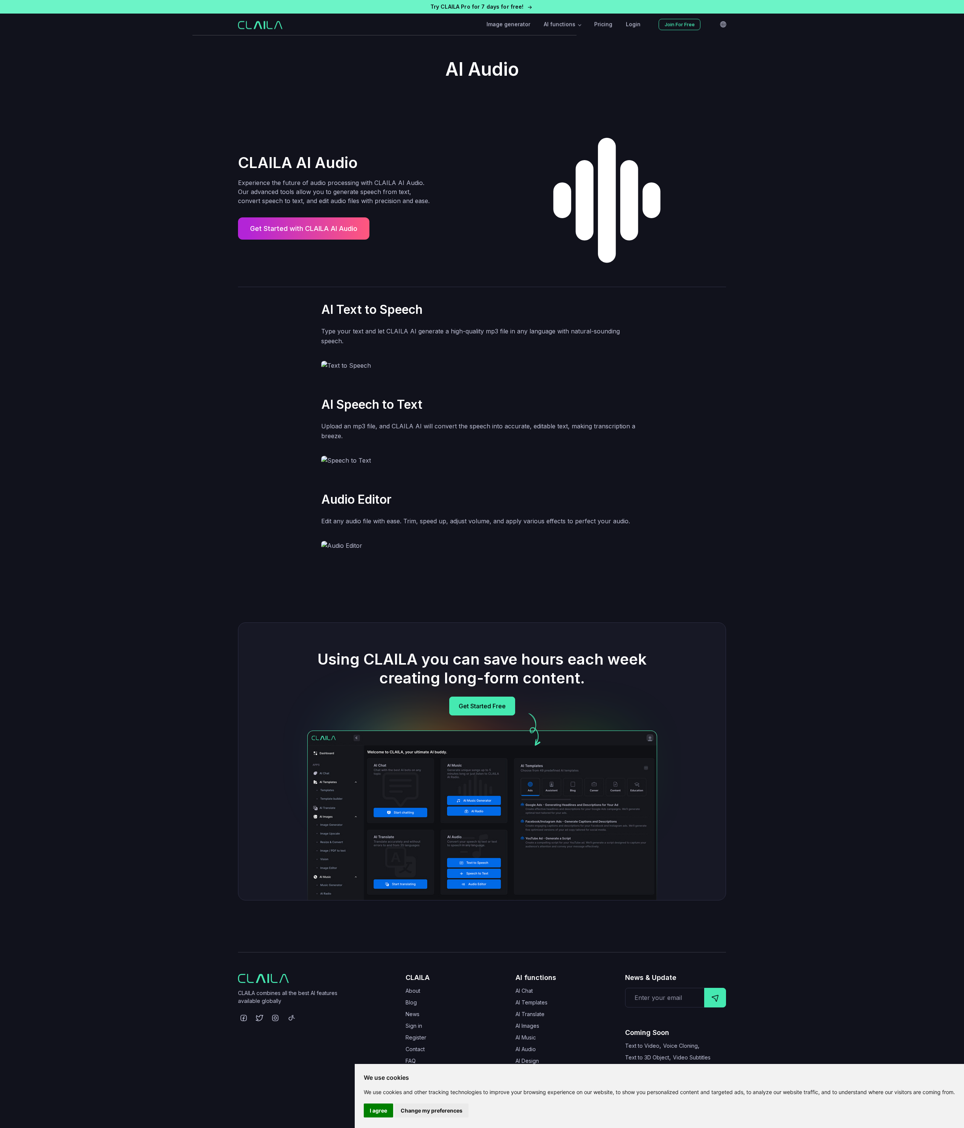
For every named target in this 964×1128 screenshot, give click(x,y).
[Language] (723, 24)
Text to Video (642, 1045)
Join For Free (680, 24)
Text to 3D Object (647, 1057)
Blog (411, 1002)
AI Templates (532, 1002)
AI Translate (530, 1014)
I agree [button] (378, 1110)
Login (633, 24)
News (412, 1014)
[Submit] (715, 997)
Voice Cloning (680, 1045)
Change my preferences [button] (431, 1110)
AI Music (526, 1037)
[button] (482, 7)
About (413, 990)
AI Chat (524, 990)
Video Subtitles (692, 1057)
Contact (415, 1049)
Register (416, 1037)
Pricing (603, 24)
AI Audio (526, 1049)
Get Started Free (482, 706)
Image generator (508, 24)
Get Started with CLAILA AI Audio (303, 228)
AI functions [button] (560, 24)
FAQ (411, 1061)
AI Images (527, 1026)
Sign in (414, 1026)
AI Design (527, 1061)
